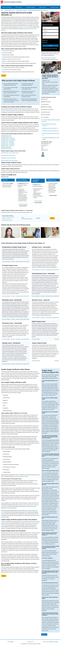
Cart (46, 4)
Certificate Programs (30, 7)
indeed (8, 508)
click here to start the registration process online (11, 110)
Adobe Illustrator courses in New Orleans (9, 152)
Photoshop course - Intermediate (8, 140)
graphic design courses (21, 27)
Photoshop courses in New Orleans (8, 158)
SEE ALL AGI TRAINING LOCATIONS (50, 641)
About (31, 4)
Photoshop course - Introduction (8, 138)
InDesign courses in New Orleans (8, 155)
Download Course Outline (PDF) (22, 261)
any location (24, 131)
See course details (6, 261)
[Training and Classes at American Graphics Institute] (2, 2)
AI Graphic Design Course (6, 137)
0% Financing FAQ (38, 201)
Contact (34, 4)
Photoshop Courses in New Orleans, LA (50, 130)
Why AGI (28, 4)
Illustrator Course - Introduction (7, 144)
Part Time (45, 40)
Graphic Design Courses (10, 10)
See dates (13, 261)
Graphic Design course (6, 135)
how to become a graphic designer (20, 476)
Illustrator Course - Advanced (7, 145)
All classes (42, 4)
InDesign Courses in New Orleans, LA (50, 128)
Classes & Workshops (6, 7)
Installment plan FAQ (23, 204)
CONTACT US (30, 641)
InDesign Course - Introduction (7, 141)
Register (3, 75)
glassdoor (14, 508)
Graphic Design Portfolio (6, 148)
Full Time (45, 42)
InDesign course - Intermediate (7, 142)
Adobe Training (42, 7)
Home (2, 10)
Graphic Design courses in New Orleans (9, 160)
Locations (38, 4)
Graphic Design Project (6, 147)
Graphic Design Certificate (21, 10)
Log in (48, 4)
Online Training (18, 7)
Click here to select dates (6, 218)
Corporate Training (54, 7)
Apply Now (44, 634)
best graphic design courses (49, 395)
